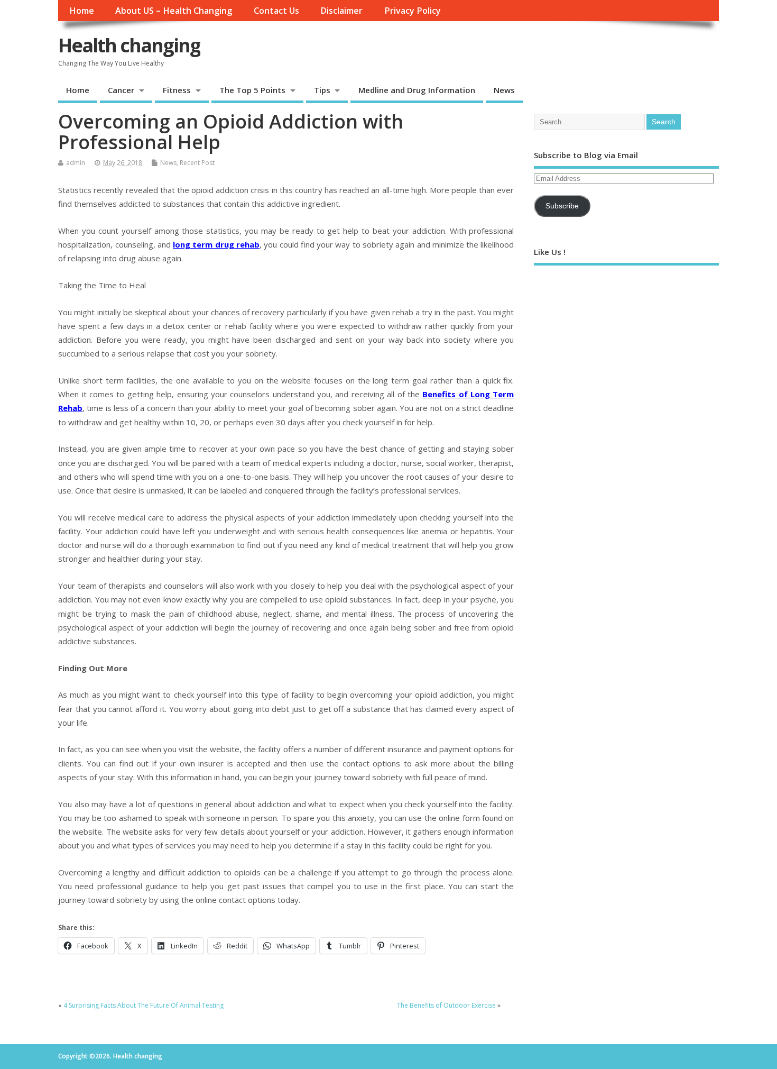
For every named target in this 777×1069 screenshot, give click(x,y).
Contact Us (276, 10)
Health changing (129, 45)
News (504, 90)
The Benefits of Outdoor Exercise (446, 1005)
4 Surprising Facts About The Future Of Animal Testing (143, 1005)
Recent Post (197, 162)
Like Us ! (550, 251)
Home (81, 10)
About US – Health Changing (173, 10)
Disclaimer (341, 10)
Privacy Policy (412, 10)
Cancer (121, 90)
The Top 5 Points (252, 90)
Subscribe (562, 206)
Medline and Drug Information (416, 90)
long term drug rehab (216, 244)
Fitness (177, 90)
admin (75, 162)
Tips (322, 90)
